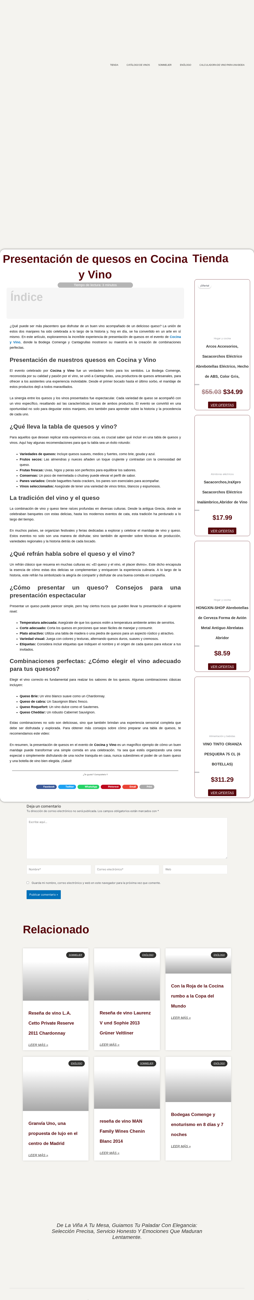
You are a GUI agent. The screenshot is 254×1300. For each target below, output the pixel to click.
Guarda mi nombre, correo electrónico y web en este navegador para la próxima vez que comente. (96, 883)
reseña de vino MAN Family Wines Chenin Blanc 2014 (122, 1131)
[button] (175, 297)
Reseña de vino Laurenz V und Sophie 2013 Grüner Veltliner (125, 1022)
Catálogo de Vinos (138, 65)
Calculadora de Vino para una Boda (222, 65)
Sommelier (165, 65)
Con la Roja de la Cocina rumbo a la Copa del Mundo (197, 995)
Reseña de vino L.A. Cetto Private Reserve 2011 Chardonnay (51, 1023)
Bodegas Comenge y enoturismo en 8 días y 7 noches (197, 1124)
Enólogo (185, 65)
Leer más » (38, 1045)
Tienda (114, 65)
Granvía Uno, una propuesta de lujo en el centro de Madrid (53, 1133)
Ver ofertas (222, 405)
